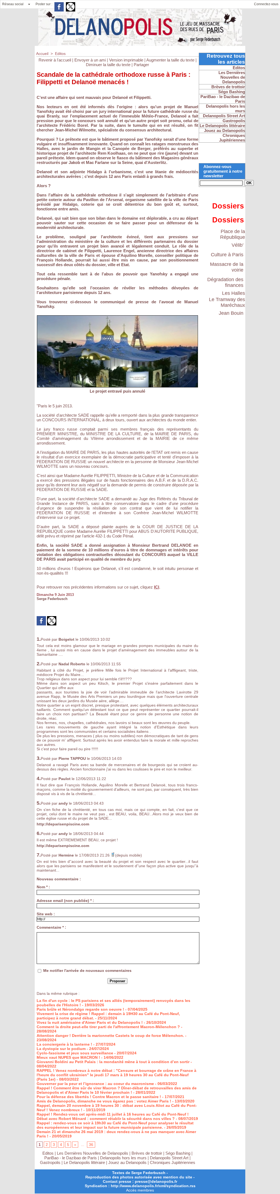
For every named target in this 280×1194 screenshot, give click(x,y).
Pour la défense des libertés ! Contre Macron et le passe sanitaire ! (99, 1097)
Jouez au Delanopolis (127, 1162)
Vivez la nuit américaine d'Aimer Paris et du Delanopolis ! (90, 1022)
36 (91, 1144)
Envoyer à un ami (90, 60)
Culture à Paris (227, 254)
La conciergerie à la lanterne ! (64, 1044)
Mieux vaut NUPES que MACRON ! (68, 1057)
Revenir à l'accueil (55, 60)
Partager (141, 64)
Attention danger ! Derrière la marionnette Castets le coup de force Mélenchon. (110, 1035)
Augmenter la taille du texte (170, 60)
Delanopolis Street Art (169, 1157)
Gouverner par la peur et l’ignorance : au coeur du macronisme (95, 1083)
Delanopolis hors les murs (123, 1157)
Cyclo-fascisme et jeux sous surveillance (75, 1053)
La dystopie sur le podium (61, 1048)
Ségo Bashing (178, 1153)
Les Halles (233, 293)
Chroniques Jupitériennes (172, 1162)
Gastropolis (50, 1162)
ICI (156, 587)
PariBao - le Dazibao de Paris (70, 1157)
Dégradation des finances (225, 282)
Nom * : (43, 887)
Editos (60, 53)
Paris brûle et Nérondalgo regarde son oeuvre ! (80, 1009)
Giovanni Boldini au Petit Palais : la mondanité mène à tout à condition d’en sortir (113, 1062)
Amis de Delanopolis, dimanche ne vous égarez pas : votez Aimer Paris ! (104, 1101)
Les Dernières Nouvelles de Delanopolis (93, 1153)
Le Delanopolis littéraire (84, 1162)
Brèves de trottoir (147, 1153)
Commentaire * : (51, 927)
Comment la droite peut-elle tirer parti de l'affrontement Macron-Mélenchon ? (108, 1027)
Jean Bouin (231, 313)
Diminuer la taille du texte (108, 64)
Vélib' (237, 245)
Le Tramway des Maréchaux (227, 302)
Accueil (42, 53)
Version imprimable (126, 60)
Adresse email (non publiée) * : (65, 900)
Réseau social (13, 4)
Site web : (46, 914)
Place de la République (232, 234)
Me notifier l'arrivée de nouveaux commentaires (87, 970)
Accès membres (140, 1190)
